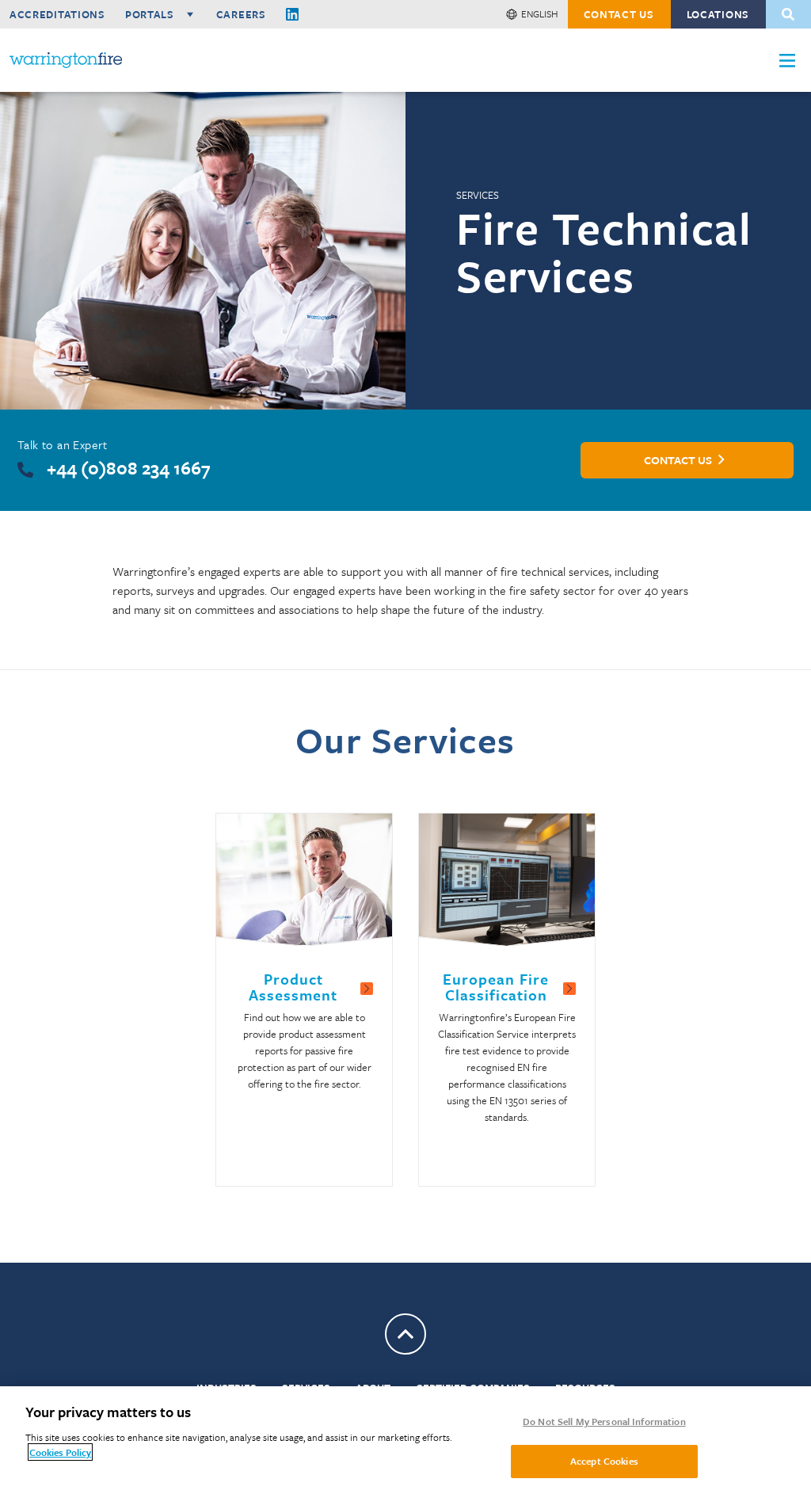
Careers (241, 14)
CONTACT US (619, 14)
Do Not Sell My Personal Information (604, 1421)
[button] (787, 60)
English (539, 13)
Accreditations (57, 14)
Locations (718, 14)
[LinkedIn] (292, 14)
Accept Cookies (604, 1461)
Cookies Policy (60, 1452)
